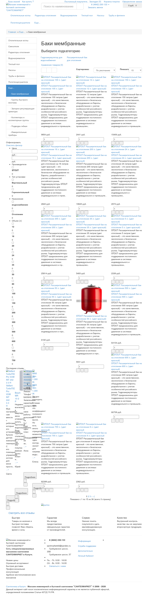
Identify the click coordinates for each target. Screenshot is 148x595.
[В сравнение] (8, 508)
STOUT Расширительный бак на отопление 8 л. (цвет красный (91, 434)
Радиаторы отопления (45, 15)
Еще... (37, 22)
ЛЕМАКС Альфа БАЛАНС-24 (29, 382)
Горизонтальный (20, 192)
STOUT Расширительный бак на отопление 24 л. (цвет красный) (126, 156)
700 (13, 350)
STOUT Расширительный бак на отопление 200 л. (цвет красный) (91, 158)
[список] (49, 70)
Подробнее (21, 492)
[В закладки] (7, 504)
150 (13, 302)
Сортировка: (82, 69)
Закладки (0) (95, 1)
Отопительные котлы (20, 15)
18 (13, 236)
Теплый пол (87, 15)
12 (13, 226)
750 (13, 360)
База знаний (14, 1)
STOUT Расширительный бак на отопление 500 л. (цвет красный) (126, 296)
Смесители (13, 46)
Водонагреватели (68, 15)
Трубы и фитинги (117, 15)
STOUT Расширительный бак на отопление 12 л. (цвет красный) (91, 87)
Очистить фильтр (14, 145)
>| (94, 496)
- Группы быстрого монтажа (18, 101)
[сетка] (44, 70)
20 (13, 245)
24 (13, 255)
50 (13, 274)
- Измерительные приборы (17, 133)
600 (13, 341)
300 (13, 322)
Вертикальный (19, 182)
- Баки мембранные (18, 93)
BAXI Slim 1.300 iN (35, 389)
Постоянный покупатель (75, 1)
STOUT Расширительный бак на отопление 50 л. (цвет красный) (56, 295)
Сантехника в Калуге (16, 586)
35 (13, 264)
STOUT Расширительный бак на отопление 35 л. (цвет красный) (91, 226)
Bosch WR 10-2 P (18, 397)
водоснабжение (20, 204)
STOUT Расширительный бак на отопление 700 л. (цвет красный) (56, 435)
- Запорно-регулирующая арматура (21, 110)
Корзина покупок (111, 1)
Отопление (17, 214)
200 (13, 312)
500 (13, 331)
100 (13, 293)
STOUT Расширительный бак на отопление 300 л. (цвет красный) (56, 227)
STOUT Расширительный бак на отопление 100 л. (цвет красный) (56, 88)
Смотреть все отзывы (22, 513)
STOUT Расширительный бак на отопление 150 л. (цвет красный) (126, 88)
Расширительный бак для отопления (77, 59)
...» (7, 469)
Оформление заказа (132, 1)
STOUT (15, 170)
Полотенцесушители (20, 22)
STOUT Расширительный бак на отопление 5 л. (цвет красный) (126, 226)
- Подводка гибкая (17, 126)
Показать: (122, 69)
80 (13, 283)
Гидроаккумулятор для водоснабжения (51, 59)
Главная (12, 31)
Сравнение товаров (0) (52, 64)
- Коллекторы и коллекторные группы (18, 119)
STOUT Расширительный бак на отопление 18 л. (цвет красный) (56, 156)
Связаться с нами (57, 565)
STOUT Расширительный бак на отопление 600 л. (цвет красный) (126, 366)
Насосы (100, 15)
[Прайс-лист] (54, 70)
